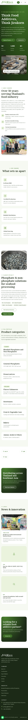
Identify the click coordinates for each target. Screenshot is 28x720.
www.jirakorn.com (23, 717)
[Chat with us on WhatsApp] (2, 717)
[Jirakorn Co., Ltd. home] (7, 2)
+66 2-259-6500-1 (7, 709)
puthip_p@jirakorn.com (8, 706)
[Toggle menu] (25, 2)
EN (18, 2)
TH (21, 2)
